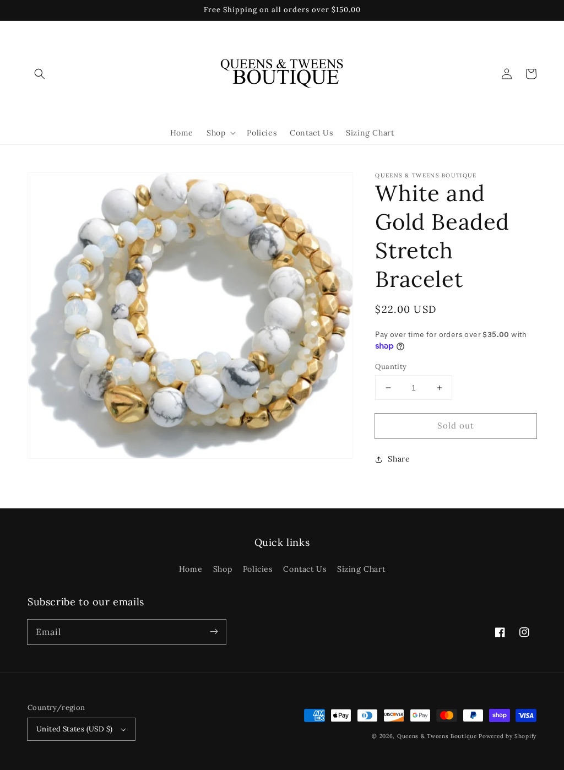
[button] (40, 74)
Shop (222, 569)
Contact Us (304, 569)
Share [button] (399, 459)
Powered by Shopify (507, 736)
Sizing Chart (361, 569)
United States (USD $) (74, 729)
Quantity (390, 366)
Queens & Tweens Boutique (438, 736)
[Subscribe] (214, 632)
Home (190, 569)
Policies (258, 569)
